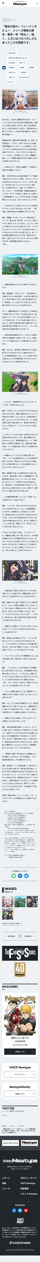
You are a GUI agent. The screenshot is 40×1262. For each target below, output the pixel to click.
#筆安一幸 (12, 77)
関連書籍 (25, 1188)
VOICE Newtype (28, 1183)
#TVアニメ (12, 82)
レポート (12, 1126)
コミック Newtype (29, 1193)
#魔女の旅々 (12, 53)
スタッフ (21, 1126)
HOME (4, 1126)
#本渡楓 (21, 67)
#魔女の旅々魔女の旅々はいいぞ (18, 58)
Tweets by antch (4, 1115)
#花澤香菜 (31, 67)
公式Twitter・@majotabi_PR (15, 857)
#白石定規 (12, 63)
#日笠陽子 (23, 72)
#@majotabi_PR (24, 77)
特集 (4, 1183)
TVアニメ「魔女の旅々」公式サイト (17, 855)
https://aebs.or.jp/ (20, 1237)
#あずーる (22, 63)
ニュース (6, 1188)
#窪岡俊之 (12, 67)
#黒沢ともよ (12, 72)
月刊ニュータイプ (29, 1177)
